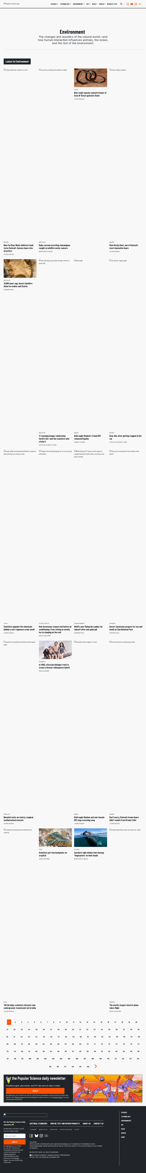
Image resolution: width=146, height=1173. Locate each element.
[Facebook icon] (31, 1135)
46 (51, 1037)
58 (139, 1037)
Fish (5, 1002)
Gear (94, 4)
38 (131, 1029)
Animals (42, 661)
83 (44, 1051)
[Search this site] (121, 4)
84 (51, 1051)
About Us (87, 1123)
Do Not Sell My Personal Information (44, 1157)
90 (95, 1051)
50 (81, 1037)
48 (66, 1037)
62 (29, 1044)
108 (92, 1058)
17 (115, 1022)
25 (36, 1029)
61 (22, 1044)
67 (66, 1044)
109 (100, 1058)
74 (116, 1044)
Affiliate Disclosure (66, 1129)
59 (7, 1044)
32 (87, 1029)
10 (67, 1022)
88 (80, 1051)
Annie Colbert (79, 442)
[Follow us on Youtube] (140, 4)
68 (73, 1044)
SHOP (123, 1137)
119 (80, 1066)
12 (80, 1022)
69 (80, 1044)
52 (95, 1037)
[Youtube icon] (46, 1135)
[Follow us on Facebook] (127, 4)
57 (132, 1037)
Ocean (76, 849)
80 (22, 1051)
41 (14, 1037)
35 (109, 1029)
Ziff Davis (38, 1152)
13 (87, 1022)
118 (73, 1066)
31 (80, 1029)
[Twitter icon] (36, 1135)
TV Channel (33, 1129)
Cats (6, 623)
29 (66, 1029)
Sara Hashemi (44, 859)
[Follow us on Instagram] (136, 4)
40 (7, 1037)
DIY (87, 4)
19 (129, 1022)
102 (45, 1058)
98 (15, 1058)
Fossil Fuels (44, 623)
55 (117, 1037)
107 (85, 1058)
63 (36, 1044)
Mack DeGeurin (45, 636)
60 (15, 1044)
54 (110, 1037)
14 (94, 1022)
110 (108, 1058)
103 (53, 1058)
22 (14, 1029)
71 (94, 1044)
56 (124, 1037)
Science (54, 4)
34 (102, 1029)
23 (22, 1029)
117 (65, 1066)
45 (44, 1037)
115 (50, 1066)
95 (131, 1051)
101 (38, 1058)
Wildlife (42, 242)
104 (61, 1058)
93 (116, 1051)
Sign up (35, 1091)
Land (76, 89)
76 (131, 1044)
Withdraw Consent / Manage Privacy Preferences (50, 1155)
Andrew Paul (9, 290)
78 (7, 1051)
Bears (6, 242)
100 (30, 1058)
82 (36, 1051)
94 (124, 1051)
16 (108, 1022)
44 (36, 1037)
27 (51, 1029)
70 (88, 1044)
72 (102, 1044)
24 (29, 1029)
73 (109, 1044)
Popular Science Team (47, 445)
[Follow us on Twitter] (131, 4)
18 (122, 1022)
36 (116, 1029)
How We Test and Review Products (65, 1123)
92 (109, 1051)
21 (7, 1029)
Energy (112, 1002)
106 (77, 1058)
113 (130, 1058)
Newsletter (112, 4)
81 (29, 1051)
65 (51, 1044)
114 (138, 1058)
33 (94, 1029)
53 (102, 1037)
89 (88, 1051)
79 (15, 1051)
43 (29, 1037)
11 (73, 1022)
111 (115, 1058)
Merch (123, 1133)
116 (58, 1066)
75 (124, 1044)
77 (138, 1044)
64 (44, 1044)
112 (123, 1058)
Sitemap (76, 1129)
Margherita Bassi (46, 251)
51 (88, 1037)
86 (66, 1051)
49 (73, 1037)
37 (124, 1029)
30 (73, 1029)
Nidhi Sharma (44, 671)
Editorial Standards (38, 1123)
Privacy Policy (57, 1097)
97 (8, 1058)
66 (58, 1044)
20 (136, 1022)
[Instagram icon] (41, 1135)
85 (58, 1051)
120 (88, 1066)
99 (22, 1058)
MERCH (101, 4)
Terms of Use (19, 1097)
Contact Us (98, 1123)
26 (44, 1029)
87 (73, 1051)
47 (59, 1037)
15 (101, 1022)
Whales (7, 814)
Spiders (112, 623)
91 (102, 1051)
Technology (64, 4)
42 (21, 1037)
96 (138, 1051)
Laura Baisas (9, 254)
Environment (78, 4)
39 (138, 1029)
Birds (76, 433)
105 (69, 1058)
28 (58, 1029)
